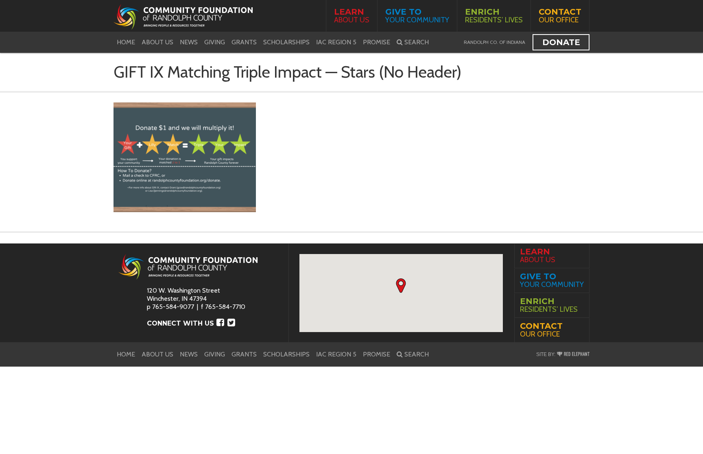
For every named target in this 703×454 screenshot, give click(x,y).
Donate (561, 42)
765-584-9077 (173, 307)
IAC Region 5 (336, 42)
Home (126, 42)
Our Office (560, 15)
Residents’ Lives (494, 15)
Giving (214, 42)
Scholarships (286, 42)
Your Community (417, 15)
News (189, 42)
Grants (244, 42)
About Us (351, 15)
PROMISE (376, 42)
